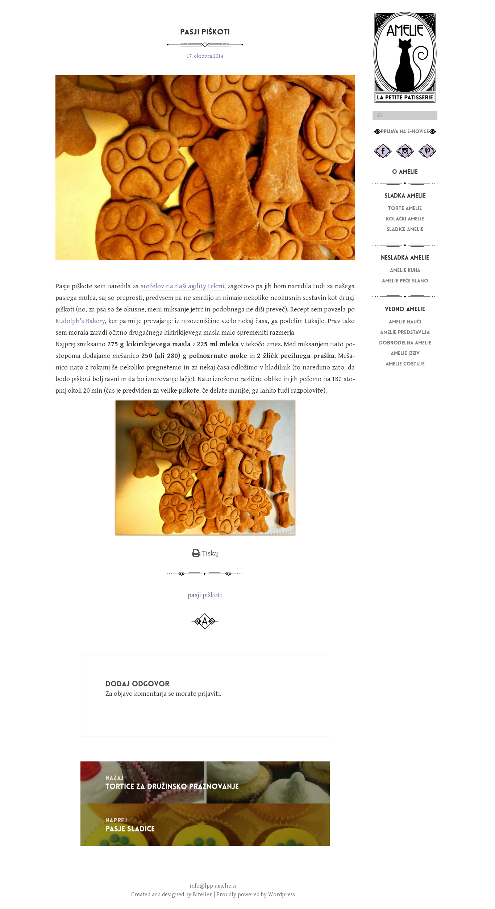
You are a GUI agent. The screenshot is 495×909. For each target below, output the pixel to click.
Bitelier (202, 894)
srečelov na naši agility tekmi (182, 286)
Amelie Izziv (405, 353)
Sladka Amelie (405, 195)
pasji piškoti (205, 595)
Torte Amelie (405, 208)
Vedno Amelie (405, 309)
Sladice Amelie (405, 229)
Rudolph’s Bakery (80, 321)
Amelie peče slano (405, 280)
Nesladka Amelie (405, 257)
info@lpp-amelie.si (213, 886)
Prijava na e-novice (405, 132)
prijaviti (209, 694)
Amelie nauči (405, 321)
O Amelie (405, 171)
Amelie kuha (405, 270)
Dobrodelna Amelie (405, 342)
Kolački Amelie (405, 218)
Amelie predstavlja (405, 332)
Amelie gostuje (405, 363)
